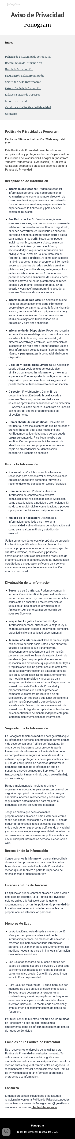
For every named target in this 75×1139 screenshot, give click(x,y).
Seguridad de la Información (23, 82)
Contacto (11, 113)
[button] (6, 1132)
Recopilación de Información (23, 63)
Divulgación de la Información (24, 75)
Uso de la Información (19, 69)
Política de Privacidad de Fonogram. (28, 56)
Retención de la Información (23, 88)
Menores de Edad (16, 101)
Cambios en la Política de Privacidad (28, 107)
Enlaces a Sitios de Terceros (22, 94)
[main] (38, 20)
